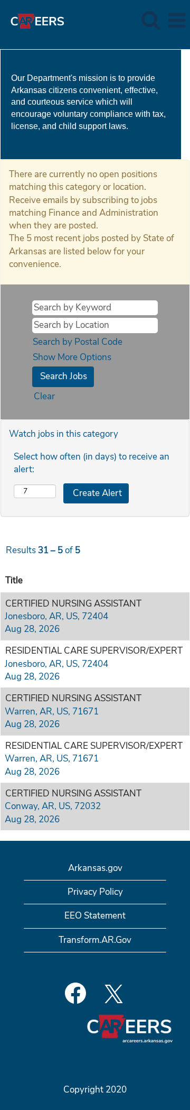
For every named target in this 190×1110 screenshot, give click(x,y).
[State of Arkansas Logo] (33, 19)
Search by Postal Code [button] (77, 342)
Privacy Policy (95, 892)
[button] (177, 20)
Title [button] (14, 580)
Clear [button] (44, 396)
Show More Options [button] (72, 357)
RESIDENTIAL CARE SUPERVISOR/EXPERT (94, 651)
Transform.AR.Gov (95, 940)
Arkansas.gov (95, 868)
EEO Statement (95, 916)
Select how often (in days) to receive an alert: (91, 463)
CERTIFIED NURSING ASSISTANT (73, 604)
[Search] (150, 20)
